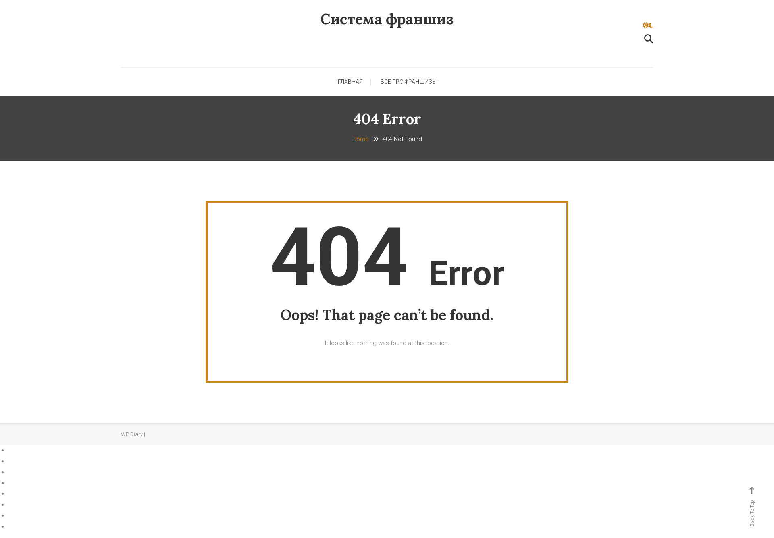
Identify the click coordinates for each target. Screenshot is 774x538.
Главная (350, 82)
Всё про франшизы (409, 82)
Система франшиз (387, 19)
